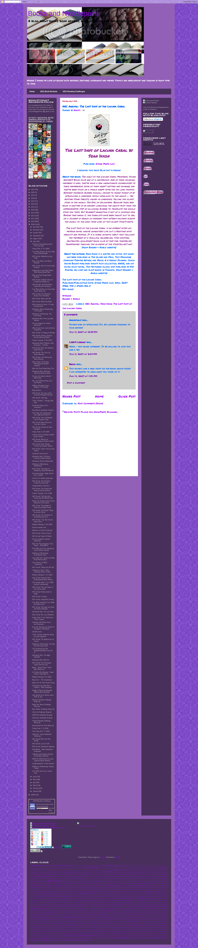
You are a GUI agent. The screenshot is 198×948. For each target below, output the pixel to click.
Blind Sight (69, 878)
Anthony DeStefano (153, 874)
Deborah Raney (35, 890)
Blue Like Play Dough (88, 878)
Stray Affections (92, 921)
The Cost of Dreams (42, 925)
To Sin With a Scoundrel (147, 931)
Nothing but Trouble (107, 913)
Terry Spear (124, 923)
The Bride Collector (142, 923)
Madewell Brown (138, 906)
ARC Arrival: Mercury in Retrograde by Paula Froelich (43, 440)
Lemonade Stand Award (82, 904)
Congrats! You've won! (40, 453)
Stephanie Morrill (70, 921)
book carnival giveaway (107, 938)
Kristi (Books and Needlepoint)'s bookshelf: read (41, 119)
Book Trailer (93, 881)
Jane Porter (64, 900)
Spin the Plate (39, 921)
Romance (38, 919)
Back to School (59, 876)
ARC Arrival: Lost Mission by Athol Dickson (42, 358)
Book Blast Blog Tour (150, 878)
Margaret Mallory (66, 909)
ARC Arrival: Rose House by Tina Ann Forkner (41, 423)
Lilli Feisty (129, 904)
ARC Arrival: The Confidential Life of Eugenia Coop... (42, 418)
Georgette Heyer (162, 894)
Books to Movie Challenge (137, 881)
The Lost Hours (75, 927)
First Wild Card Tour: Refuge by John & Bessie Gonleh (43, 549)
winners (66, 940)
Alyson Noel (74, 874)
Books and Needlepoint (63, 13)
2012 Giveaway (65, 865)
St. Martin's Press (49, 921)
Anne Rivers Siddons (130, 874)
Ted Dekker (91, 923)
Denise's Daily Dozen (62, 890)
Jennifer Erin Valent (107, 900)
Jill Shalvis (136, 900)
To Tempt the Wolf (162, 931)
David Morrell (128, 888)
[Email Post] (82, 110)
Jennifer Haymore (119, 900)
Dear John (157, 888)
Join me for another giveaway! (42, 478)
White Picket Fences (147, 936)
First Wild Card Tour (48, 893)
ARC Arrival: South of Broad (42, 536)
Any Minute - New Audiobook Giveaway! (42, 750)
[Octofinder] (56, 848)
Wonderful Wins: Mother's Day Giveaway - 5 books (43, 344)
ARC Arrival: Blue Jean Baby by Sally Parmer (42, 349)
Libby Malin (102, 904)
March (35, 785)
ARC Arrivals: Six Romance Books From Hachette (41, 295)
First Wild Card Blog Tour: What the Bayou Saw (43, 603)
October (36, 233)
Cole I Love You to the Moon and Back (87, 885)
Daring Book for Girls (84, 888)
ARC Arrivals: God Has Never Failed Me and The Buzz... (42, 285)
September (37, 236)
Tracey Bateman (93, 934)
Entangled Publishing (153, 892)
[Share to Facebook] (70, 304)
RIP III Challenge (127, 915)
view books (51, 812)
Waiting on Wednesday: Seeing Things (43, 767)
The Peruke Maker (147, 927)
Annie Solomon (143, 874)
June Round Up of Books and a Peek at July (43, 696)
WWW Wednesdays (36, 936)
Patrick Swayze (51, 915)
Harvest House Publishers (99, 896)
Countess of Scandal (128, 885)
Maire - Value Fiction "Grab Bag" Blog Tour (41, 668)
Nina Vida (97, 913)
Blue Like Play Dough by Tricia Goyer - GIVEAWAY (42, 545)
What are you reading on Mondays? (80, 935)
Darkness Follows (106, 888)
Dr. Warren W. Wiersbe (160, 890)
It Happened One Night (153, 898)
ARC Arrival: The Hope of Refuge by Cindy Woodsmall (42, 470)
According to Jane (138, 872)
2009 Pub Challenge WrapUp (42, 715)
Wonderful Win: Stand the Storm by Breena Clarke (41, 372)
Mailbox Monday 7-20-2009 (42, 524)
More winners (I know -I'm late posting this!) (43, 305)
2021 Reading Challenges (74, 91)
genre (132, 938)
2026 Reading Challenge (42, 801)
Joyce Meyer (34, 902)
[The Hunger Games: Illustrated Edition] (40, 158)
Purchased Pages (109, 915)
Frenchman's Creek (73, 894)
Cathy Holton (122, 883)
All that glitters (35, 874)
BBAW (52, 876)
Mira (99, 911)
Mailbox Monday (162, 906)
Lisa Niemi (157, 904)
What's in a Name (121, 936)
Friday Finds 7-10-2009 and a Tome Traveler (42, 618)
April (34, 782)
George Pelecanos (150, 894)
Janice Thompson (73, 900)
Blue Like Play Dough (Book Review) (41, 276)
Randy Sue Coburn (148, 915)
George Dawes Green (136, 894)
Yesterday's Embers (55, 938)
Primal (86, 915)
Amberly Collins (92, 874)
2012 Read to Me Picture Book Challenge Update (87, 865)
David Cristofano (118, 888)
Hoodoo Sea (69, 898)
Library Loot (121, 904)
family (128, 938)
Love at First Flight (106, 906)
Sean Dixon (106, 303)
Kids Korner (106, 902)
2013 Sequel (67, 870)
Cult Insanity (158, 885)
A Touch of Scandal (44, 872)
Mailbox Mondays (37, 908)
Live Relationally (67, 906)
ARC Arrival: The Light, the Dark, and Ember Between (43, 608)
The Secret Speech (36, 929)
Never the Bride (35, 913)
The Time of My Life (142, 929)
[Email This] (63, 304)
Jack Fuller (164, 898)
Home (32, 91)
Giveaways (58, 896)
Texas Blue (131, 923)
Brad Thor (150, 881)
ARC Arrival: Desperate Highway (43, 746)
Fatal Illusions (34, 894)
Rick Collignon (130, 917)
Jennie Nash (96, 900)
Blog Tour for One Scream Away (43, 683)
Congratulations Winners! (41, 486)
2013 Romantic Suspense (44, 870)
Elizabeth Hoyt (117, 892)
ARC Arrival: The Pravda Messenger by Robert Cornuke (40, 364)
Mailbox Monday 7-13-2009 (42, 575)
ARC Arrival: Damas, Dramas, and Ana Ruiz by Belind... (42, 336)
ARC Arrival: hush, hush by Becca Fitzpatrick (43, 329)
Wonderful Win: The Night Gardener (41, 656)
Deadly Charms (139, 888)
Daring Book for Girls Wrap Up (43, 725)
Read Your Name (36, 917)
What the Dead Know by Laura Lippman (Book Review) (42, 760)
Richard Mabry (120, 917)
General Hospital (123, 894)
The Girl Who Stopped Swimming (135, 925)
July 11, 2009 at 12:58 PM (83, 332)
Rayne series (164, 915)
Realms (90, 917)
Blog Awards (36, 390)
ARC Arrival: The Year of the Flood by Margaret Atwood (42, 394)
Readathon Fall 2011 (56, 917)
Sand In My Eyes (64, 919)
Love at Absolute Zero (92, 906)
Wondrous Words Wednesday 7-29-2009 (42, 310)
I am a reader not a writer (123, 898)
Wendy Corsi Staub (59, 936)
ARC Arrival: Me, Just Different (43, 615)
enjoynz (102, 857)
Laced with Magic (157, 902)
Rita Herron (139, 917)
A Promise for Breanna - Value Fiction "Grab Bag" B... (43, 673)
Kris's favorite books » (48, 182)
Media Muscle (119, 909)
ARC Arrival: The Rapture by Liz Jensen (43, 640)
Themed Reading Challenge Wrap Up (41, 722)
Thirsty (101, 931)
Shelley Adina (117, 919)
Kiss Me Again (122, 902)
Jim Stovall (142, 900)
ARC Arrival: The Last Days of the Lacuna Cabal (42, 588)
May (34, 779)
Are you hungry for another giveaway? (41, 324)
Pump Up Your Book (96, 915)
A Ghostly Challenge (135, 870)
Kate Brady (58, 902)
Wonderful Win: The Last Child (42, 612)
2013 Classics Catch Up (41, 868)
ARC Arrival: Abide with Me (41, 299)
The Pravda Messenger (160, 927)
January (35, 791)
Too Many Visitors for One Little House (60, 934)
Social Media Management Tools (86, 826)
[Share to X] (68, 304)
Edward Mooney (82, 892)
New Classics (58, 913)
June (34, 777)
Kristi (77, 110)
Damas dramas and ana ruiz (46, 888)
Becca (72, 364)
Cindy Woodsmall (59, 885)
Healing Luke (112, 896)
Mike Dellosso (84, 911)
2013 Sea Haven (57, 870)
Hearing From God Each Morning (127, 896)
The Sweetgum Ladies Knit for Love (101, 929)
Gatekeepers (113, 894)
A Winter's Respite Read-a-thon (78, 872)
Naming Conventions (144, 911)
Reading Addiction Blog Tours (76, 917)
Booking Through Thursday (107, 881)
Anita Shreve (120, 874)
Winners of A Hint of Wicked (42, 530)
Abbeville (118, 872)
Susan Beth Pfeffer (147, 921)
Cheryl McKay (147, 883)
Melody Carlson (152, 909)
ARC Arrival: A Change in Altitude (43, 333)
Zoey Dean (76, 938)
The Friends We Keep (84, 925)
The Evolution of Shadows (58, 925)
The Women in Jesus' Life (78, 931)
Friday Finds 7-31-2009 (40, 249)
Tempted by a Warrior (103, 923)
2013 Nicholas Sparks (141, 868)
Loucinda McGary (79, 906)
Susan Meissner (43, 923)
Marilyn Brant (84, 909)
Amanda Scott (82, 874)
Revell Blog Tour (110, 917)
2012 (33, 216)
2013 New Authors (128, 868)
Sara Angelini (74, 919)
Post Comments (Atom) (90, 403)
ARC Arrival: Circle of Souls (41, 533)
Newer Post (71, 396)
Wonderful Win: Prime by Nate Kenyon (42, 319)
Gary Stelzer (105, 894)
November (36, 230)
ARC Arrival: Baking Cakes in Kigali (42, 593)
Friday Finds (84, 893)
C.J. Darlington (47, 883)
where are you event (55, 940)
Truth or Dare (132, 934)
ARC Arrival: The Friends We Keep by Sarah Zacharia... (42, 489)
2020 (33, 192)
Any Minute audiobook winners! (43, 410)
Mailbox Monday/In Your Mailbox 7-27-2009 (40, 386)
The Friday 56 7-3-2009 (41, 731)
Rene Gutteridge (98, 917)
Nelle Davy (164, 911)
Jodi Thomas (150, 900)
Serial (110, 919)
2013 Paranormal (153, 868)
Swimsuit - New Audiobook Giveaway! (41, 735)
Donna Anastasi (118, 890)
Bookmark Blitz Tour (122, 881)
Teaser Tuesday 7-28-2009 (42, 340)
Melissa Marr (142, 909)
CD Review (55, 883)
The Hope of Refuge (152, 925)
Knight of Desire (133, 902)
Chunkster (50, 885)
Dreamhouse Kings (36, 892)
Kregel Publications (145, 902)
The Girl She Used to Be (116, 925)
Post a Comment (76, 382)
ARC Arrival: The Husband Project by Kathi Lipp (41, 482)
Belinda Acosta (144, 876)
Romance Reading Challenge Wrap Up (41, 701)
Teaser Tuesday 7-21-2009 (42, 493)
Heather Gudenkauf (144, 896)
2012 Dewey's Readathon (50, 866)
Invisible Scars (37, 632)
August (35, 238)
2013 (33, 213)
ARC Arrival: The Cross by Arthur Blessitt (41, 353)
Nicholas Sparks (68, 913)
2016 (33, 204)
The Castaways (153, 923)
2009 (33, 224)
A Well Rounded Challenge (59, 872)
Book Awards (130, 878)
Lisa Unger (164, 904)
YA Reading (45, 938)
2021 (33, 189)
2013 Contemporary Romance (58, 868)
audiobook (84, 938)
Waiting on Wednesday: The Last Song (42, 315)
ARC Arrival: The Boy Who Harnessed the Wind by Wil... (43, 497)
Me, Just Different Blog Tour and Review (42, 382)
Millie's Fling (94, 911)
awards (90, 938)
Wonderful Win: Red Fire (40, 660)
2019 (33, 195)
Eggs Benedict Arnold (95, 892)
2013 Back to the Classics (153, 865)
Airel (166, 872)
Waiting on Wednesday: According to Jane (40, 554)
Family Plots (164, 892)
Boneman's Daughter (109, 878)
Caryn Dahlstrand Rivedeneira (108, 883)
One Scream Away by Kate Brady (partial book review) (42, 579)
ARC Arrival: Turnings (39, 596)
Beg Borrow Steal (133, 876)
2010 (33, 221)
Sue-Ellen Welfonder (105, 921)
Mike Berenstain (74, 911)
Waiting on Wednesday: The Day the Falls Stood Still (43, 645)
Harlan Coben (76, 896)
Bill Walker (46, 878)
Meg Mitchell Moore (131, 909)
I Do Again (86, 898)
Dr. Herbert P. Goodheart (143, 890)
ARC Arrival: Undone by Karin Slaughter (42, 428)
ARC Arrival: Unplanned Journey (43, 599)
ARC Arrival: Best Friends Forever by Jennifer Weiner (42, 445)
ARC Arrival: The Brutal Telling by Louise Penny (42, 511)
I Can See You (78, 898)
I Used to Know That (107, 898)
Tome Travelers (42, 934)
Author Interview (42, 876)
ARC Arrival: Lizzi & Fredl (40, 744)
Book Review (55, 881)
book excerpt (120, 938)
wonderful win (75, 940)
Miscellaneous (106, 911)
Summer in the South (119, 921)
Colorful (103, 885)
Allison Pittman (45, 874)
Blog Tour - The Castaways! (42, 680)
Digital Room (108, 890)
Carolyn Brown (95, 883)
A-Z (102, 872)
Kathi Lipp (65, 902)
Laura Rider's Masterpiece (56, 904)
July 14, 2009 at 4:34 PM (83, 376)
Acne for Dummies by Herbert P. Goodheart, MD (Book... (43, 628)
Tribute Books (114, 933)
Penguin (73, 915)
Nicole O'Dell (78, 913)
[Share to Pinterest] (72, 304)
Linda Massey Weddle (140, 904)
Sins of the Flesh (138, 919)
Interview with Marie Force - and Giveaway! (42, 623)
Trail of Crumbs (104, 934)
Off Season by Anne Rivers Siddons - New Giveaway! (42, 686)
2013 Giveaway (91, 867)
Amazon (66, 295)
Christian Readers (40, 885)
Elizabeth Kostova (128, 892)
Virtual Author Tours (161, 934)
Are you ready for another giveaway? (41, 540)
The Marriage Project (87, 927)
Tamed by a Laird (82, 923)
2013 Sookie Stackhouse (78, 870)
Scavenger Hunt (103, 919)
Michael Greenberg (62, 911)
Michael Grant (50, 911)
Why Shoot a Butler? (161, 936)
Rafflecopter (137, 915)
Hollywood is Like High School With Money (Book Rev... (42, 271)
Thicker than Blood (93, 931)
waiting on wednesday (39, 940)
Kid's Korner (97, 902)
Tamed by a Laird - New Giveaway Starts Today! (41, 571)
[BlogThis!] (65, 304)
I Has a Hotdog (95, 898)
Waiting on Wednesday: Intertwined (40, 465)
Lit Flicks (33, 906)
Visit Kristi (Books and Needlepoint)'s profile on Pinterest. (156, 108)
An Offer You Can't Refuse (106, 874)
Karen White (51, 902)
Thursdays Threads (122, 931)
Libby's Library (77, 342)
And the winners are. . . (40, 527)
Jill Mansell (128, 900)
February (36, 788)
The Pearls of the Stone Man (131, 927)
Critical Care (150, 885)
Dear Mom (164, 888)
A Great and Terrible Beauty (150, 870)
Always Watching (64, 874)
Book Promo (43, 881)
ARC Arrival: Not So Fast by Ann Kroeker (43, 267)
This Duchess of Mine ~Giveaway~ (39, 563)
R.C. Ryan (118, 915)
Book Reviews (68, 881)
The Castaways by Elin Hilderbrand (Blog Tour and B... (42, 650)
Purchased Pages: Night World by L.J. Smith (42, 474)
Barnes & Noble (71, 298)
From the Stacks (95, 894)
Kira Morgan (114, 902)
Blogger (117, 857)
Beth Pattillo (38, 878)
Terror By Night (115, 923)
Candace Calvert (65, 883)
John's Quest (159, 900)
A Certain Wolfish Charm (120, 870)
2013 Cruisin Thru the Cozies (76, 868)
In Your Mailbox (138, 898)
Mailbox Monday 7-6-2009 (41, 677)
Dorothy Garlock (129, 890)
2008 (33, 795)
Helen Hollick (155, 896)
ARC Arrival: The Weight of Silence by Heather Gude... (42, 506)
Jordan (165, 900)
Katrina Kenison (87, 902)
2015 (33, 207)
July (34, 241)
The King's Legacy (41, 927)
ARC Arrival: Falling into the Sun (43, 567)
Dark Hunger (96, 888)
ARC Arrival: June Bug (39, 398)
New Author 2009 (47, 913)
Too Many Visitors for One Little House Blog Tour (43, 290)
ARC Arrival (92, 303)
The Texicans (117, 929)
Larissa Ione (34, 904)
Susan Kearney (159, 921)
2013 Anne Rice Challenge (137, 865)
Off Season (142, 913)
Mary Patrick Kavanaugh (107, 909)
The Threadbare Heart (129, 929)
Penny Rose (80, 915)
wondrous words (86, 940)
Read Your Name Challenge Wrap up (41, 705)
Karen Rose (42, 902)
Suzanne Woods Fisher (56, 923)
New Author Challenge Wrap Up (43, 709)
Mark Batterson (94, 909)
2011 (33, 218)
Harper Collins (85, 896)
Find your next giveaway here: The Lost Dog (42, 245)
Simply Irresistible (127, 919)
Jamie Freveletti (45, 900)
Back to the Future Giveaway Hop (96, 876)
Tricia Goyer (124, 934)
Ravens (156, 915)
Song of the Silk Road (155, 919)
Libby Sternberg (112, 904)
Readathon (46, 917)
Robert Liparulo (159, 917)
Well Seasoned (48, 936)
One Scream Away (151, 913)
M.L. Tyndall (128, 906)
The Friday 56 (71, 925)
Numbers (135, 913)
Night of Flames (88, 913)
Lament (165, 902)
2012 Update (125, 866)
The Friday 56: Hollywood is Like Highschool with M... (42, 414)
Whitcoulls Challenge (134, 936)
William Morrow (35, 938)
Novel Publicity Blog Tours (122, 913)
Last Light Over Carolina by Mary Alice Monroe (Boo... (43, 559)
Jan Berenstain (55, 900)
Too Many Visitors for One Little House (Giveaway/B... (43, 252)
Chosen (161, 883)
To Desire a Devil (133, 931)
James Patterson (35, 900)
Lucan (115, 906)
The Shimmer (47, 929)
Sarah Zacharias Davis (86, 919)
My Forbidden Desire (130, 911)
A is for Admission (95, 872)
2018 (33, 198)
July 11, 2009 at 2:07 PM (83, 354)
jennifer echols (139, 938)
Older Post (127, 396)
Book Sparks (77, 881)
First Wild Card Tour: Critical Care (42, 772)
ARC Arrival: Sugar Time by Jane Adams (43, 450)
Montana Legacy (117, 911)
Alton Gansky (54, 874)
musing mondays (150, 938)
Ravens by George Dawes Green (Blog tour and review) (43, 502)
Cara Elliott (74, 883)
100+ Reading (36, 865)
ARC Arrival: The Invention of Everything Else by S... (42, 516)
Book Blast (138, 878)
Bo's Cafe (99, 878)
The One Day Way (116, 927)
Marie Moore (75, 909)
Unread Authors (143, 934)
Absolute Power (126, 872)
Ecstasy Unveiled (70, 892)
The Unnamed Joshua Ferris (60, 931)
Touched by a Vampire (81, 934)
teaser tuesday (162, 938)
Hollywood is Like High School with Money (51, 898)
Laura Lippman (43, 904)
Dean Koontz (148, 888)
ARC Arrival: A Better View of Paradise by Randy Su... (42, 281)
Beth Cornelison (154, 876)
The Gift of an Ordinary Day (100, 925)
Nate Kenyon (156, 911)
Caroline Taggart (83, 883)
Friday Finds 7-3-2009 (40, 728)
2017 (33, 201)
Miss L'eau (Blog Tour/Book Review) (42, 262)
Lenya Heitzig (94, 904)
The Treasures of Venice (157, 929)
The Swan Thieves (84, 929)
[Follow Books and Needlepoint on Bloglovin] (153, 120)
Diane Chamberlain (98, 890)
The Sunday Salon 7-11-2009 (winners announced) (42, 583)
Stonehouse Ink (82, 921)
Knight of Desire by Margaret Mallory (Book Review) (42, 691)
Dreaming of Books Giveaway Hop (54, 892)
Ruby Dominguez (53, 919)
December (36, 227)
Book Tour (85, 881)
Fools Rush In (61, 894)
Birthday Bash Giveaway (57, 878)
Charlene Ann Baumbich (134, 883)
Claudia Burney (70, 885)
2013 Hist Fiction (104, 868)
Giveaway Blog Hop (47, 896)
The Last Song (51, 927)
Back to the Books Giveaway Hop (75, 876)
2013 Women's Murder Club (103, 870)
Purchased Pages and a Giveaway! (40, 406)
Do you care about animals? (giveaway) (41, 377)
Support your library (133, 921)
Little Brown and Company (45, 906)
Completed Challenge (113, 885)
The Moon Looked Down (102, 927)
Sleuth (146, 919)
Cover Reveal (140, 885)
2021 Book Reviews (48, 91)
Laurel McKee (69, 904)
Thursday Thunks (109, 931)
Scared (95, 919)
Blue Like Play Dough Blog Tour (43, 368)
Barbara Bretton (111, 876)
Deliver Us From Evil (47, 890)
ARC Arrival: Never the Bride (42, 301)
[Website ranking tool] (47, 828)
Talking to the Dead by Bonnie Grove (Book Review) (42, 755)
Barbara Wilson (122, 876)
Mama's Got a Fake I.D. (52, 909)
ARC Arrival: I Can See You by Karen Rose (42, 521)
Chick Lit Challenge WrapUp (41, 712)
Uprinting (151, 934)
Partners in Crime (40, 915)
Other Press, (105, 163)
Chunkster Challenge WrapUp (42, 718)
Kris (37, 804)
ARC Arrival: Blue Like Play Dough (41, 740)
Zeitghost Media (67, 938)
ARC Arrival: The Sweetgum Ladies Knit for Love (41, 664)
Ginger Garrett (35, 896)
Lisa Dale (150, 904)
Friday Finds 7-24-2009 (40, 432)
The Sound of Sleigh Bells (59, 929)
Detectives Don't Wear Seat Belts (80, 890)
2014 (33, 210)
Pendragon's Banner (63, 915)
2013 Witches (90, 870)
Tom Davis (33, 934)
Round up (44, 919)
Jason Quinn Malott (86, 900)
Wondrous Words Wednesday (42, 461)
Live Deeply (58, 906)
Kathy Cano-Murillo (75, 902)
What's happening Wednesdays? (105, 936)
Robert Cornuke (149, 917)
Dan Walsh (59, 888)
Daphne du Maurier (69, 888)
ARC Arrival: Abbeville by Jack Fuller (42, 257)
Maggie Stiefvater (150, 906)
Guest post (67, 896)
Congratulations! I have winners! (43, 763)
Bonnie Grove (120, 878)
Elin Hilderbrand (107, 892)
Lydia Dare (120, 906)
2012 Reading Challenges (111, 866)
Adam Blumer (160, 872)
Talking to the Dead (70, 923)
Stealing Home (60, 921)
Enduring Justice (140, 892)
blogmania (96, 938)
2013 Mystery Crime (116, 868)
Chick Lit (155, 883)
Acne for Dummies (150, 872)
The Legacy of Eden (63, 927)
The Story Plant (73, 929)
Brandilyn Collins (159, 881)
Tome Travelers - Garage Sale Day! (42, 401)
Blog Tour (77, 878)
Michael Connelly (40, 911)
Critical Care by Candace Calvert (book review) (43, 435)
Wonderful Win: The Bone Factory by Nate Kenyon (41, 457)
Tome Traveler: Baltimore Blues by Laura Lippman (43, 635)
